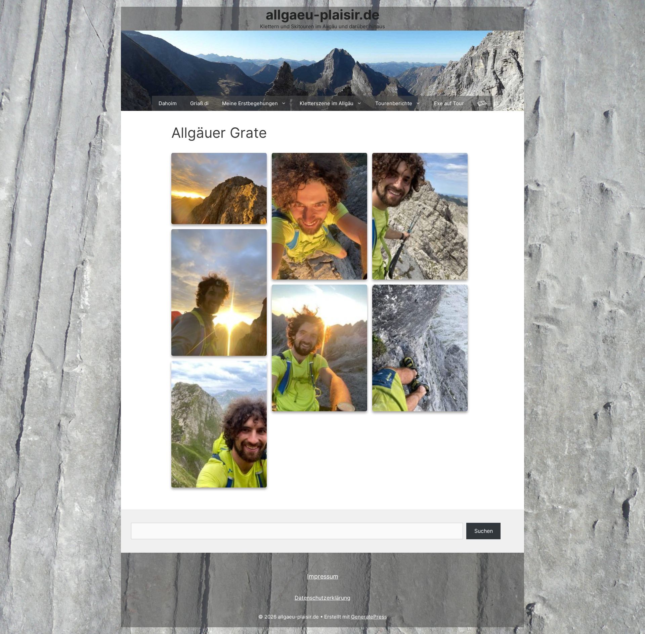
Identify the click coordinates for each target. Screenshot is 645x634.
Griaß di (199, 103)
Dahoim (168, 103)
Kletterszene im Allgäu (326, 103)
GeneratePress (369, 617)
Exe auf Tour (449, 103)
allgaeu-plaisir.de (323, 14)
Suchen (483, 530)
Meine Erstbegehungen (250, 103)
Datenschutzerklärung (322, 597)
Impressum (322, 576)
